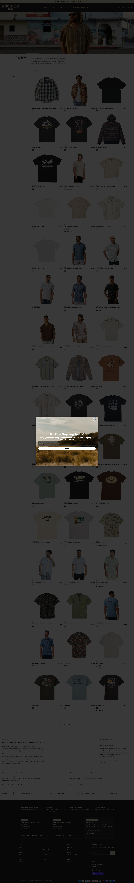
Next (67, 449)
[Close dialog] (95, 419)
